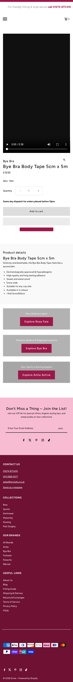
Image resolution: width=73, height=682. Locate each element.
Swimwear (8, 513)
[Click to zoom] (64, 160)
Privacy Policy (10, 606)
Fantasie (7, 555)
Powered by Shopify (28, 678)
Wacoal (6, 564)
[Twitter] (30, 441)
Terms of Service (11, 601)
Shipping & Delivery (13, 593)
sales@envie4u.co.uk (13, 482)
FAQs (6, 610)
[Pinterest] (36, 441)
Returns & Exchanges (13, 597)
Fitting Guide (9, 589)
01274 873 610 (10, 471)
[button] (36, 221)
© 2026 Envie (10, 678)
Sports (6, 509)
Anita (6, 547)
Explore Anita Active (36, 375)
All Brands (8, 542)
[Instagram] (42, 441)
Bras (5, 504)
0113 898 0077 (10, 476)
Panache (7, 559)
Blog (5, 584)
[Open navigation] (10, 19)
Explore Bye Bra (36, 348)
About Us (7, 580)
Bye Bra (7, 551)
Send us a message (12, 487)
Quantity (7, 190)
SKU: (5, 181)
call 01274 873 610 (59, 7)
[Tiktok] (49, 441)
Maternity (8, 518)
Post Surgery (9, 526)
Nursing (7, 522)
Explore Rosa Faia (36, 321)
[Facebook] (23, 441)
